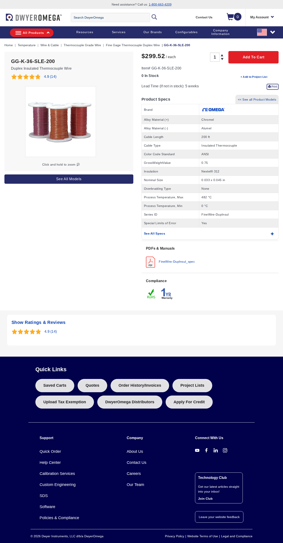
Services (119, 32)
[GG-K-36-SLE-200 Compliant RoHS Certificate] (151, 293)
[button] (266, 32)
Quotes (92, 385)
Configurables (186, 32)
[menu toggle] (2, 19)
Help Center (50, 462)
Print (274, 86)
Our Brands (152, 32)
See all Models (69, 179)
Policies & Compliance (59, 518)
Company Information (220, 32)
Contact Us (204, 17)
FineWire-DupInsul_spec (176, 261)
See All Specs (154, 233)
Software (47, 507)
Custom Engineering (58, 484)
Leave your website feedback (219, 517)
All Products (33, 32)
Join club (205, 498)
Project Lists (192, 385)
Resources (84, 32)
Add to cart (253, 57)
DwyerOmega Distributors (129, 402)
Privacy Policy (174, 536)
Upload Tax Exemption (64, 402)
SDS (44, 495)
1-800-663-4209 (160, 4)
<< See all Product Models (257, 99)
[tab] (210, 257)
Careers (134, 473)
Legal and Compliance (236, 536)
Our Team (135, 484)
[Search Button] (154, 17)
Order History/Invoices (140, 385)
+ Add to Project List (254, 76)
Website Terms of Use (202, 536)
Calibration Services (57, 473)
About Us (135, 451)
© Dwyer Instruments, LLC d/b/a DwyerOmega (67, 536)
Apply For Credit (189, 402)
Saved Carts (54, 385)
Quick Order (50, 451)
